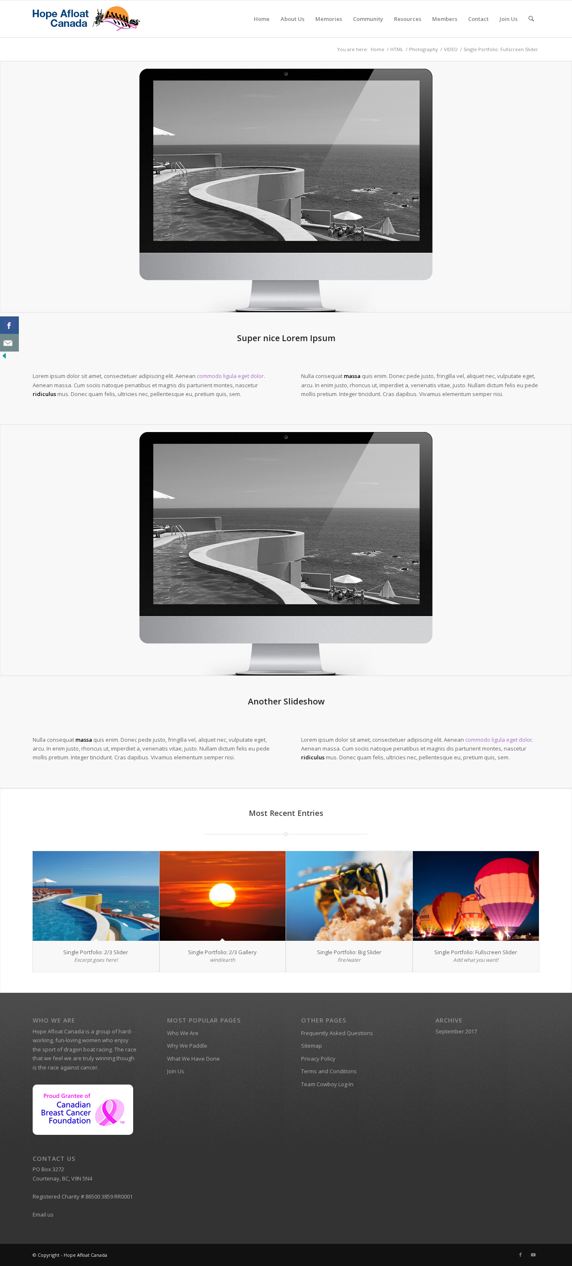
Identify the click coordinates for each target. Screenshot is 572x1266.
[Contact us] (9, 343)
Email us (43, 1214)
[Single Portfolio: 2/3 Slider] (96, 896)
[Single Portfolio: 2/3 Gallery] (223, 896)
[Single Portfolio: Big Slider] (349, 896)
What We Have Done (193, 1058)
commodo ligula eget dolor (230, 376)
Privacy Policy (318, 1058)
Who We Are (182, 1033)
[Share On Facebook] (9, 325)
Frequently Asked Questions (337, 1033)
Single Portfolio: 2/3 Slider (95, 952)
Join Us (175, 1071)
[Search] (531, 18)
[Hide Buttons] (4, 358)
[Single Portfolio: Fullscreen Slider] (476, 896)
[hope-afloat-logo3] (87, 18)
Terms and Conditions (329, 1071)
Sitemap (311, 1045)
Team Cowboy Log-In (327, 1084)
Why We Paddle (187, 1045)
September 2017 (456, 1031)
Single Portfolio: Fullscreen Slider (475, 952)
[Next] (564, 186)
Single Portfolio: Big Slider (349, 952)
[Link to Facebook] (520, 1254)
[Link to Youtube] (533, 1254)
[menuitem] (261, 18)
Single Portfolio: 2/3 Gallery (222, 952)
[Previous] (7, 186)
